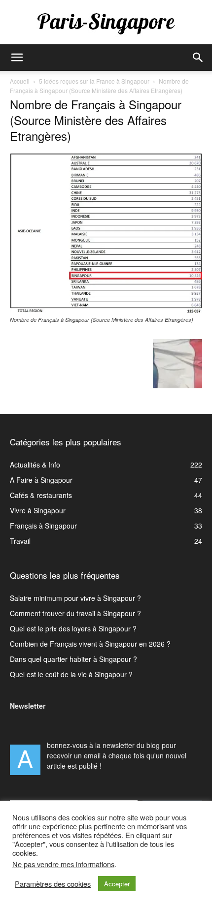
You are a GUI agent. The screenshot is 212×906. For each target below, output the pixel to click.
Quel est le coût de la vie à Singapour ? (71, 674)
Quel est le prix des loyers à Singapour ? (73, 628)
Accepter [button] (117, 883)
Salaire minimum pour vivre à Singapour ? (75, 598)
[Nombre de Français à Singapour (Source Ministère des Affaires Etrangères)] (106, 310)
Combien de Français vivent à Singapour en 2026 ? (90, 644)
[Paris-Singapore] (106, 23)
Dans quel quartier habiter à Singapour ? (73, 659)
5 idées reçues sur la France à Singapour (94, 81)
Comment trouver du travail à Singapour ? (75, 613)
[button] (17, 57)
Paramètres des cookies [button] (53, 883)
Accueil (20, 81)
